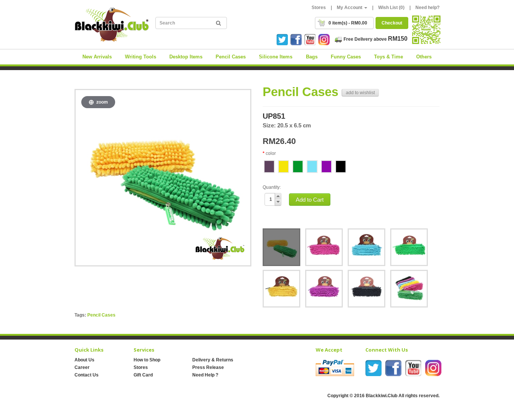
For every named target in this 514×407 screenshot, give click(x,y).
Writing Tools (140, 57)
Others (424, 57)
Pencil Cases (231, 57)
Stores (319, 7)
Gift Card (143, 375)
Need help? (427, 7)
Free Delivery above (375, 39)
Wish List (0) (391, 7)
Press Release (208, 367)
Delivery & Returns (212, 360)
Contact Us (87, 375)
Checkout (392, 23)
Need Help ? (205, 375)
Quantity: (272, 187)
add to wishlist (360, 92)
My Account (350, 7)
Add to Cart (310, 199)
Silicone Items (275, 57)
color (271, 153)
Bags (312, 57)
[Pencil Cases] (281, 247)
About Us (84, 360)
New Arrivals (97, 57)
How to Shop (147, 360)
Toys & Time (388, 57)
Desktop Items (185, 57)
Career (82, 367)
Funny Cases (346, 57)
